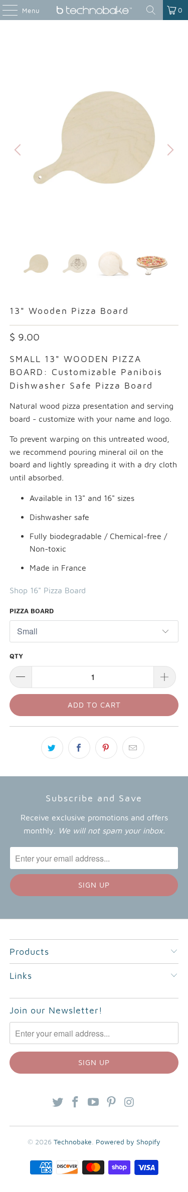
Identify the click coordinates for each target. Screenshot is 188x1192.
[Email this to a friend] (133, 748)
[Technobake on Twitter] (57, 1102)
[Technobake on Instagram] (129, 1102)
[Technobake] (94, 10)
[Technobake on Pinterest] (111, 1102)
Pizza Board (32, 611)
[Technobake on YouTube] (93, 1102)
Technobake (73, 1141)
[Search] (150, 10)
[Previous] (19, 150)
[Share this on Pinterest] (106, 748)
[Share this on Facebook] (79, 748)
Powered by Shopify (128, 1141)
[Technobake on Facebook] (75, 1102)
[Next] (169, 150)
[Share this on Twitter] (52, 748)
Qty (16, 656)
